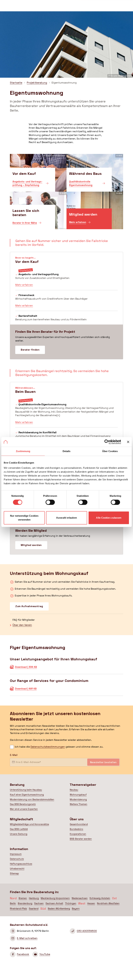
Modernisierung (78, 799)
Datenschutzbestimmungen (47, 746)
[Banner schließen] (128, 442)
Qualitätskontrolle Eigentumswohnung (80, 184)
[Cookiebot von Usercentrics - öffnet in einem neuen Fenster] (107, 441)
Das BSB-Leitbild (19, 829)
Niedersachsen (80, 898)
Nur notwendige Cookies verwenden (24, 517)
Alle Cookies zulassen (108, 517)
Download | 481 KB (26, 690)
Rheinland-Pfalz (18, 908)
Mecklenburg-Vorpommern (55, 898)
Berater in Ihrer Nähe (24, 224)
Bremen (23, 898)
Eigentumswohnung (64, 82)
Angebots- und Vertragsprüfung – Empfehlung (27, 184)
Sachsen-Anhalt (54, 903)
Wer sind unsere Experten (24, 808)
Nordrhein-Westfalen (108, 903)
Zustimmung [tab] (23, 451)
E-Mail (14, 755)
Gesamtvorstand (79, 824)
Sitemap (14, 873)
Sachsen (39, 903)
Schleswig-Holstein (100, 898)
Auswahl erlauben (66, 517)
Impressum (16, 853)
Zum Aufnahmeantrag (29, 606)
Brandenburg (25, 903)
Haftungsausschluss (21, 863)
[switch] (50, 502)
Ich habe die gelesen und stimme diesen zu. (59, 746)
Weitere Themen (78, 804)
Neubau (74, 789)
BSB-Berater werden (81, 838)
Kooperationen (78, 833)
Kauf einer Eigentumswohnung (27, 794)
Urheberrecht (17, 868)
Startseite (16, 82)
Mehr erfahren (77, 223)
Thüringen (70, 903)
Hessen (91, 903)
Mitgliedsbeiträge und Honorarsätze (29, 824)
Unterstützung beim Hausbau (26, 789)
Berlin (13, 903)
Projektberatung (37, 82)
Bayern (76, 908)
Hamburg (34, 898)
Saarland (33, 908)
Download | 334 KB (26, 668)
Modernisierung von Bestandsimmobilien (32, 799)
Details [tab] (67, 451)
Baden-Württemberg (59, 908)
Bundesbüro (76, 829)
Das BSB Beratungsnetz (23, 804)
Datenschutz (17, 858)
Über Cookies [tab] (110, 451)
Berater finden (30, 349)
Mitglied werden (31, 545)
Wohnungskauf (78, 794)
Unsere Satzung (18, 833)
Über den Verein (22, 625)
